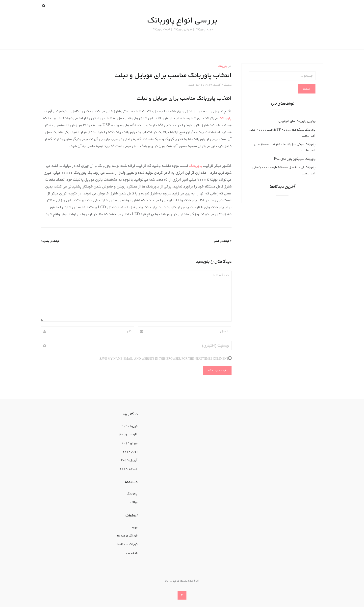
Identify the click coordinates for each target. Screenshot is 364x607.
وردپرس (131, 552)
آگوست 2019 (128, 434)
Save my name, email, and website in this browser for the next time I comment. (163, 359)
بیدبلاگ (228, 85)
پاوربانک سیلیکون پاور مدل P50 (294, 159)
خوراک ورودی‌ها (127, 535)
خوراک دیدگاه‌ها (127, 544)
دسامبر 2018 (128, 468)
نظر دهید (193, 85)
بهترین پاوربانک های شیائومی (297, 121)
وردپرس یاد (172, 580)
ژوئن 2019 (130, 451)
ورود (134, 527)
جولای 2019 (129, 443)
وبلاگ (133, 502)
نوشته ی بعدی (51, 241)
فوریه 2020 (129, 426)
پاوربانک (222, 66)
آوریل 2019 (129, 460)
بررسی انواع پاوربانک (182, 20)
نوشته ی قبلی (222, 241)
